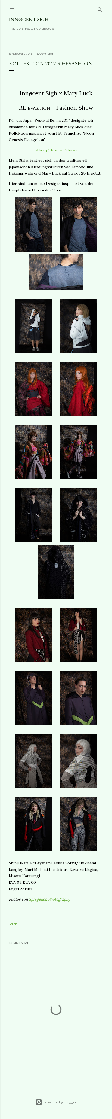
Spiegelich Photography (49, 899)
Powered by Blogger (60, 1102)
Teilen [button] (13, 924)
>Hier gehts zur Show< (56, 150)
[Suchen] (100, 8)
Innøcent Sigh (28, 19)
